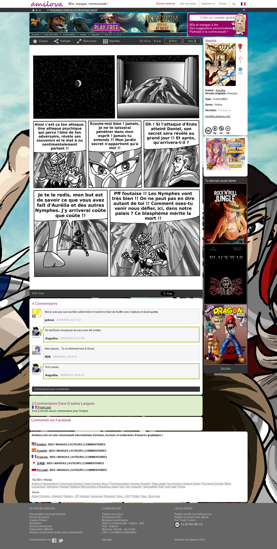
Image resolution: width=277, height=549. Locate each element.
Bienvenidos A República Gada (99, 486)
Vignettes (114, 41)
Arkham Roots (192, 483)
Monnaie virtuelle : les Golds (118, 529)
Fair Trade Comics (185, 520)
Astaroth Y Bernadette (144, 486)
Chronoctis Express (71, 483)
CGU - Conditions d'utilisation (119, 532)
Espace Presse (38, 520)
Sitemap (107, 539)
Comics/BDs (69, 34)
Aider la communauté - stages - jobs (123, 523)
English (41, 444)
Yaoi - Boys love (150, 496)
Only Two (124, 486)
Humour (84, 496)
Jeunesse (96, 496)
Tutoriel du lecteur (112, 514)
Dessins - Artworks (51, 496)
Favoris (43, 41)
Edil (161, 486)
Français (44, 407)
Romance (109, 496)
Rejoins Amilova (165, 3)
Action (83, 34)
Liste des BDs (51, 34)
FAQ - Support (110, 526)
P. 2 (119, 34)
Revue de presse (39, 517)
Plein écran (90, 41)
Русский (42, 470)
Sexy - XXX (123, 496)
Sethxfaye (52, 486)
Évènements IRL (111, 517)
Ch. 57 (108, 34)
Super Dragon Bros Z (96, 483)
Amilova (36, 483)
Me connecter (188, 3)
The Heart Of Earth (213, 483)
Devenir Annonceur (40, 526)
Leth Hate (170, 486)
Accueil (35, 34)
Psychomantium (120, 483)
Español (41, 450)
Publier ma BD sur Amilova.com (192, 514)
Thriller (136, 496)
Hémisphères (50, 483)
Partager (65, 41)
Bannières (35, 523)
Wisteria (75, 486)
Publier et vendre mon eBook (191, 517)
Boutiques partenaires (115, 520)
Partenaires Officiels (41, 529)
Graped (64, 486)
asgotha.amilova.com (217, 116)
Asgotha (95, 34)
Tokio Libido (159, 483)
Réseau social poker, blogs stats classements (56, 532)
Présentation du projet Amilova (47, 514)
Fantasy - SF (71, 496)
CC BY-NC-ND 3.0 (191, 524)
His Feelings (174, 483)
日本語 (40, 463)
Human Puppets (140, 483)
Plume (181, 486)
